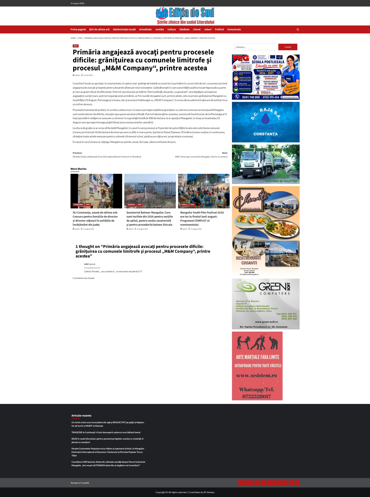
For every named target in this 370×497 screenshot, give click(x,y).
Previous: (107, 154)
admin (77, 75)
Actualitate (145, 29)
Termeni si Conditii (80, 482)
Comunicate (234, 29)
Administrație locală (124, 29)
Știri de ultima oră (99, 29)
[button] (298, 29)
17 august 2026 (88, 229)
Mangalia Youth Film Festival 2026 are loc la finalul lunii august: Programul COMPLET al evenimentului (202, 219)
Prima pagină (78, 29)
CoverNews (194, 492)
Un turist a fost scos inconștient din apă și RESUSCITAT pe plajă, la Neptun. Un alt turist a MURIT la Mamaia (108, 424)
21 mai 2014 (88, 75)
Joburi (207, 29)
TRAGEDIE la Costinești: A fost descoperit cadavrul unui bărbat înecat (106, 432)
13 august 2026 (196, 229)
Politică (219, 29)
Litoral (196, 29)
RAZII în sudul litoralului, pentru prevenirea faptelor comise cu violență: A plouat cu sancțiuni (108, 440)
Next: (201, 154)
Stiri (75, 46)
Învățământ (78, 204)
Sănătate (184, 29)
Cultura (172, 29)
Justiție (159, 29)
